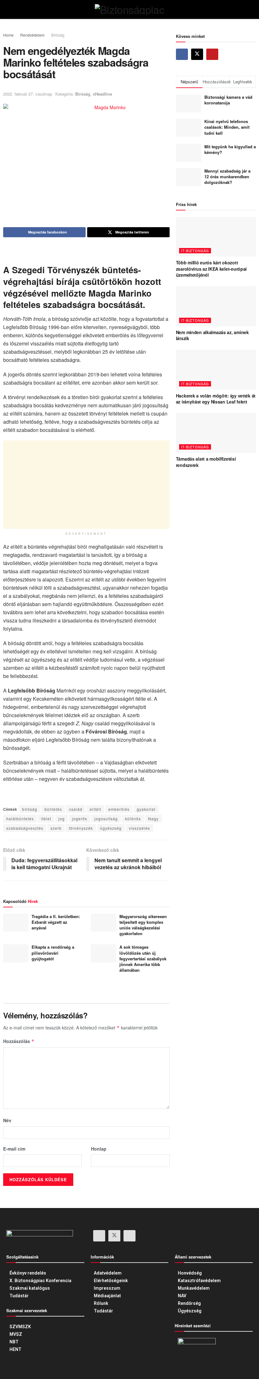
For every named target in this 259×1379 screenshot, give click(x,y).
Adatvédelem (108, 1273)
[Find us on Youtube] (212, 54)
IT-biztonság (195, 250)
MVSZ (15, 1334)
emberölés (119, 809)
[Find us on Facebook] (182, 54)
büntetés (53, 809)
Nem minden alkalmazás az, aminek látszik (212, 335)
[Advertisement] (86, 484)
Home (8, 35)
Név (7, 1120)
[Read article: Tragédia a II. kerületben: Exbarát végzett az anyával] (15, 923)
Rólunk (101, 1303)
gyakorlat (146, 809)
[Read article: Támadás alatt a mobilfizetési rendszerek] (216, 433)
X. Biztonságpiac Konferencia (40, 1280)
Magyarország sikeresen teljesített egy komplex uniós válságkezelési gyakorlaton (143, 925)
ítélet (46, 818)
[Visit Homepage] (129, 9)
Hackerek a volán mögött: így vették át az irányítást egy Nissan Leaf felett (216, 398)
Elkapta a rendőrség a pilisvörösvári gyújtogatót (53, 952)
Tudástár (19, 1295)
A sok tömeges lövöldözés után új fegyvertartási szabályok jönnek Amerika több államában (142, 958)
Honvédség (190, 1273)
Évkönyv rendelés (27, 1273)
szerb (56, 828)
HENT (15, 1349)
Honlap (98, 1149)
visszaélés (139, 828)
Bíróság (57, 35)
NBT (14, 1341)
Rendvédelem (32, 35)
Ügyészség (190, 1310)
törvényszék (81, 828)
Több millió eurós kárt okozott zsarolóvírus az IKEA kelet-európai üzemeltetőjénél (211, 268)
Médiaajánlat (107, 1295)
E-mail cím (14, 1149)
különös (133, 818)
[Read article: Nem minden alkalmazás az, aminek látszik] (216, 306)
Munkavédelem (194, 1288)
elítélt (95, 809)
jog (61, 818)
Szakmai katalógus (29, 1288)
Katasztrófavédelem (199, 1280)
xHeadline (102, 94)
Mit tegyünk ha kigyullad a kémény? (230, 149)
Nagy (153, 818)
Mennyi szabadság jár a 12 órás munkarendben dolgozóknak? (227, 176)
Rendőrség (189, 1303)
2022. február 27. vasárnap (27, 94)
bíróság (29, 809)
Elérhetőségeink (111, 1280)
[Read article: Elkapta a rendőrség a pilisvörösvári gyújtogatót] (15, 953)
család (75, 809)
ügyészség (111, 828)
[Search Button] (240, 9)
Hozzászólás (18, 1041)
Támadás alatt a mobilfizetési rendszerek (206, 462)
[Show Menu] (18, 9)
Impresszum (107, 1288)
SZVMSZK (20, 1326)
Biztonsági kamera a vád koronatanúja (228, 100)
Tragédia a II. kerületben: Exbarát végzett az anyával (56, 922)
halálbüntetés (20, 818)
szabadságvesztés (24, 828)
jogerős (79, 818)
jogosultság (106, 818)
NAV (182, 1295)
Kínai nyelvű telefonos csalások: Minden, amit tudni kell (227, 127)
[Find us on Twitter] (197, 54)
